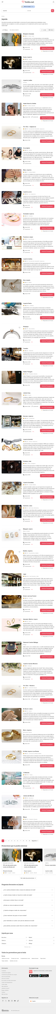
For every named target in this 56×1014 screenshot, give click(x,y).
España (34, 1001)
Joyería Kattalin (28, 439)
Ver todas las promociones (27, 878)
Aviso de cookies (5, 978)
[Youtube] (15, 1001)
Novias (3, 956)
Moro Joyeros (27, 730)
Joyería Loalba (27, 80)
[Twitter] (6, 1001)
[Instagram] (12, 1001)
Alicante (31, 940)
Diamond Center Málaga (30, 642)
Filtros (6, 30)
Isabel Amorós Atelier (29, 103)
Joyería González (28, 482)
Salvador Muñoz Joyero (30, 619)
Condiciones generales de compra (9, 974)
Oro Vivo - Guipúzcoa (29, 127)
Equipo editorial (5, 990)
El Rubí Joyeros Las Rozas (31, 751)
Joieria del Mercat (28, 796)
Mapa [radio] (52, 30)
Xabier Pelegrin (27, 372)
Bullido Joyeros (28, 551)
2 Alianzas (26, 772)
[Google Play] (44, 976)
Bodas (3, 16)
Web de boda (5, 994)
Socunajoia (26, 148)
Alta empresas (5, 986)
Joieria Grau (26, 393)
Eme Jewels (26, 280)
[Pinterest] (9, 1001)
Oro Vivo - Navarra (28, 685)
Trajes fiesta (42, 958)
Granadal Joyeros (28, 214)
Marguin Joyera (28, 529)
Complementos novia (25, 958)
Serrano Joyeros (28, 416)
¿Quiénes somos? (5, 988)
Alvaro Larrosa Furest (29, 596)
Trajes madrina (5, 960)
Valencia (4, 940)
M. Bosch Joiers (28, 709)
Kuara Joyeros (27, 57)
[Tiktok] (18, 1001)
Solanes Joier (27, 461)
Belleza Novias (35, 958)
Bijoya (25, 817)
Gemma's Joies (27, 506)
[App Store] (34, 976)
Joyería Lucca (27, 192)
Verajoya (25, 326)
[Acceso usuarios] (53, 2)
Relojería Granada (28, 34)
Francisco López (28, 237)
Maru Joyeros (27, 170)
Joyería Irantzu (27, 259)
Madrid (30, 937)
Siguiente (34, 840)
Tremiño (25, 348)
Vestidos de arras (13, 960)
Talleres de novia (5, 958)
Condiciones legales (6, 972)
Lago (24, 574)
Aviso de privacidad (6, 976)
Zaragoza (4, 943)
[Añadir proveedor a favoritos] (19, 35)
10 (29, 840)
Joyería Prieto (27, 303)
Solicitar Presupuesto (47, 48)
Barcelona (4, 937)
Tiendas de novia (15, 958)
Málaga (30, 943)
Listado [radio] (44, 30)
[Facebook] (3, 1001)
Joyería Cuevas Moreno (30, 664)
